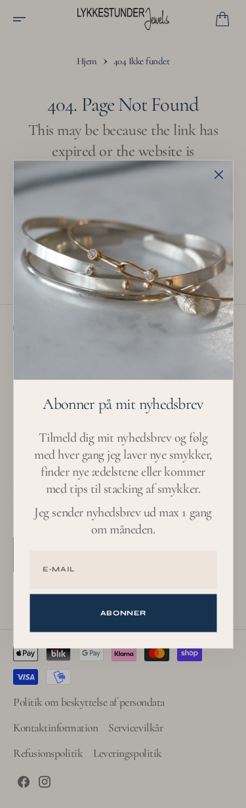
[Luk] (218, 174)
